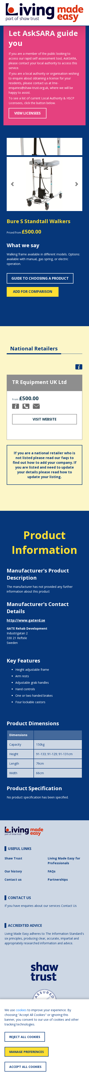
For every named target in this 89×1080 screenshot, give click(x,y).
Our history (13, 871)
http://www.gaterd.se (26, 620)
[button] (12, 184)
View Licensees (27, 113)
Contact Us (69, 906)
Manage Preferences (26, 1052)
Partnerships (58, 879)
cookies (21, 1010)
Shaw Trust (13, 858)
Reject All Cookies (24, 1037)
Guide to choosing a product (40, 278)
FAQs (52, 871)
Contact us (13, 879)
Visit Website (44, 419)
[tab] (34, 345)
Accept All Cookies (25, 1067)
